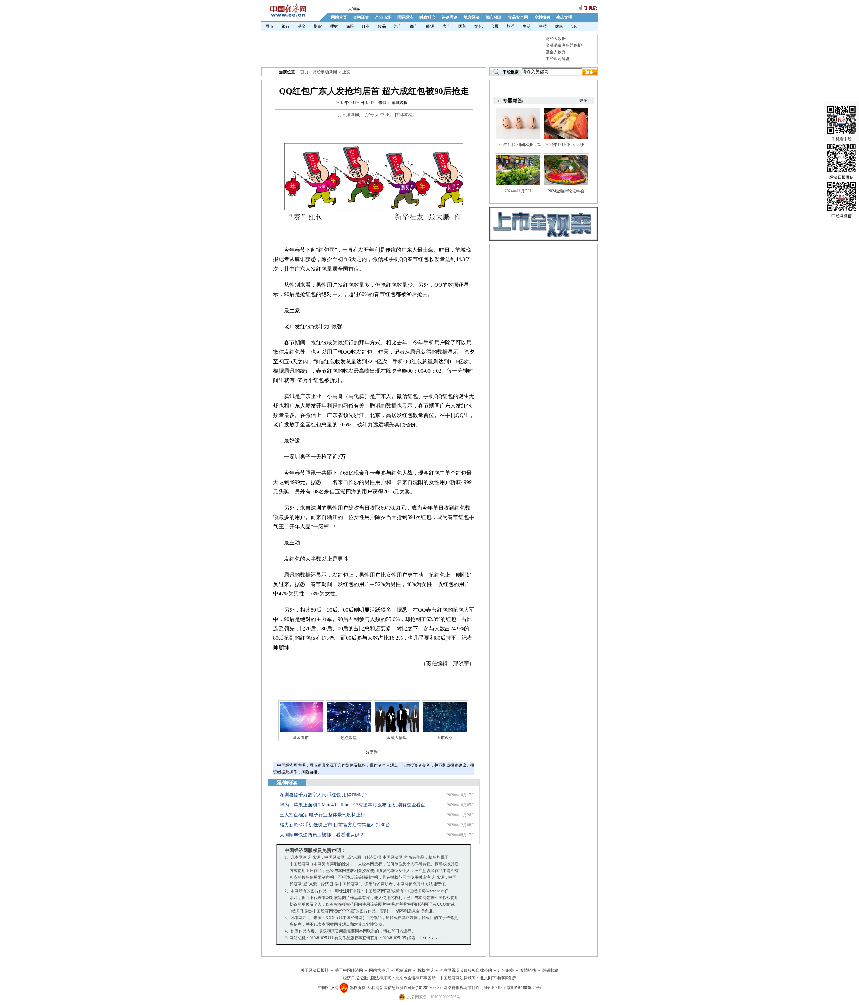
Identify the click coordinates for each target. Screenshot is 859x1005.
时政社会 (427, 17)
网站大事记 (379, 970)
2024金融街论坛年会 (566, 191)
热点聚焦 (349, 737)
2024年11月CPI (518, 191)
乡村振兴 (542, 17)
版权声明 (425, 970)
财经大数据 (556, 38)
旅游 (511, 26)
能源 (430, 26)
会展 (495, 26)
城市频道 (494, 17)
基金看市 (301, 737)
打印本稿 (404, 114)
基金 (302, 26)
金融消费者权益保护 (564, 45)
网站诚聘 (403, 970)
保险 (350, 26)
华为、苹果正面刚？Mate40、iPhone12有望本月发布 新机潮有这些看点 (352, 804)
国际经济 (405, 17)
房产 (446, 26)
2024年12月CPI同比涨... (566, 144)
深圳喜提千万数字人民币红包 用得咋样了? (323, 794)
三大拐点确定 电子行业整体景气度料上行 (322, 814)
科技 (543, 26)
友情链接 (528, 970)
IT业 (366, 26)
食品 (382, 26)
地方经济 (472, 17)
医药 (462, 26)
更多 (583, 100)
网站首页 (339, 17)
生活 (527, 26)
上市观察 (445, 737)
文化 (478, 26)
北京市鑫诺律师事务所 (415, 978)
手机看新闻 (349, 114)
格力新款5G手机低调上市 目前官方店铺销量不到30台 (335, 824)
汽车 (398, 26)
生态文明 (564, 17)
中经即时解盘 (558, 58)
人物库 (354, 8)
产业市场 (383, 17)
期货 (318, 26)
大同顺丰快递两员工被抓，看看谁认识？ (322, 835)
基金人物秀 (556, 52)
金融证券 (361, 17)
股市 (269, 26)
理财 (334, 26)
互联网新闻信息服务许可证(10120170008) (404, 987)
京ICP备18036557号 (524, 987)
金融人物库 (397, 737)
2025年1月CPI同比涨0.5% (518, 144)
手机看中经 (841, 139)
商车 (414, 26)
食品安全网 (518, 17)
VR (574, 26)
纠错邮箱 (550, 970)
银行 (286, 26)
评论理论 (450, 17)
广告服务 (506, 970)
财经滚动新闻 (325, 71)
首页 (304, 71)
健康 (559, 26)
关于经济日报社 (315, 970)
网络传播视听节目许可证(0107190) (474, 987)
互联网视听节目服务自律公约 (466, 970)
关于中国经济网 (349, 970)
